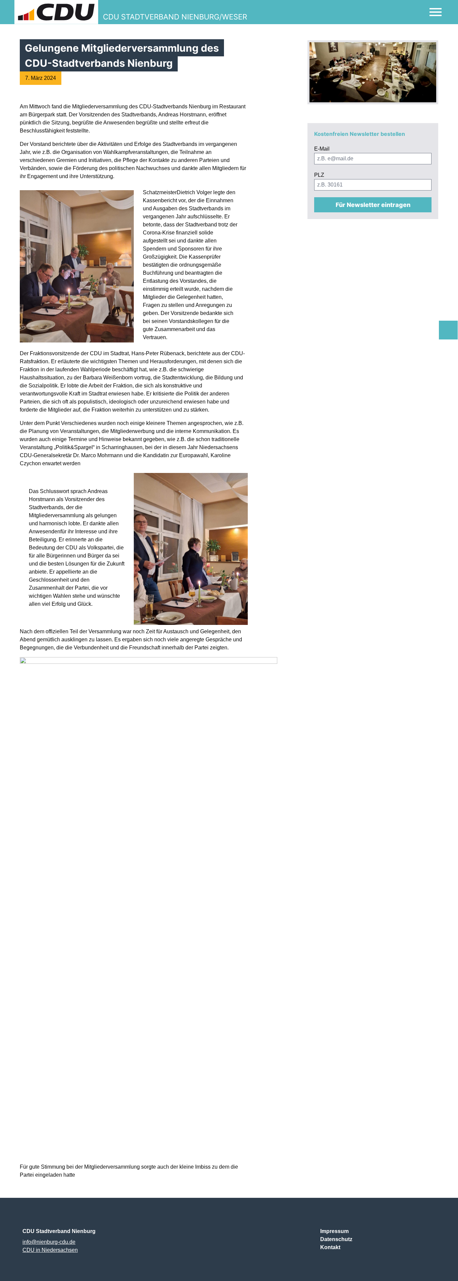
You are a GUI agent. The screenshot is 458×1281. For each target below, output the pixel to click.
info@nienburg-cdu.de (48, 1242)
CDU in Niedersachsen (50, 1250)
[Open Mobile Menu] (435, 12)
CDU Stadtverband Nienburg (59, 1231)
